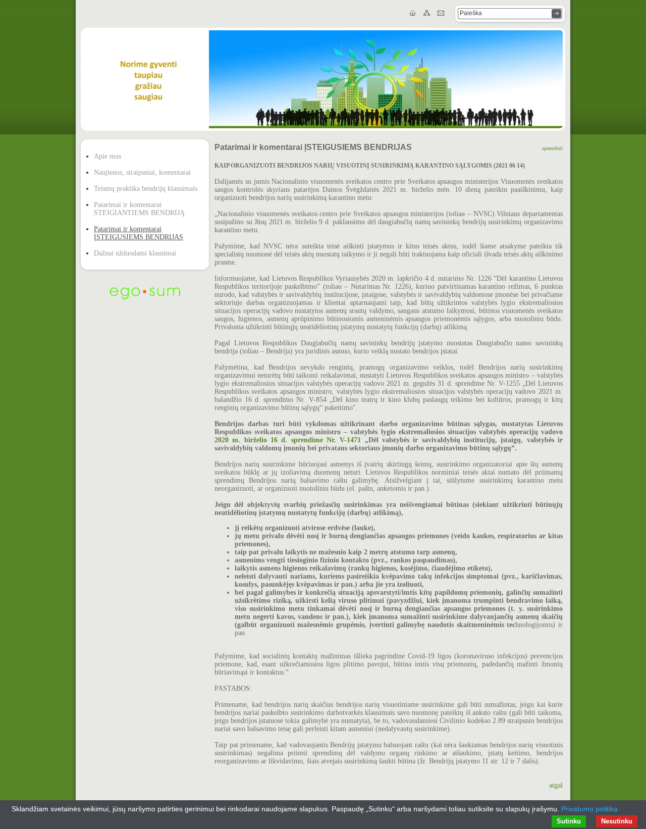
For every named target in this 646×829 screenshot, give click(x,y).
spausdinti (552, 148)
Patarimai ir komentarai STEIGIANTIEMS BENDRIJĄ (139, 209)
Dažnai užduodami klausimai (135, 253)
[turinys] (427, 13)
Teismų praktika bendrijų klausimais (145, 188)
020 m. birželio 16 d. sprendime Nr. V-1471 (291, 440)
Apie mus (107, 156)
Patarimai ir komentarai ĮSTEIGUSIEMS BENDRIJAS (138, 233)
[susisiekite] (442, 13)
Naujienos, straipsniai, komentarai (142, 172)
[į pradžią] (413, 13)
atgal (556, 785)
